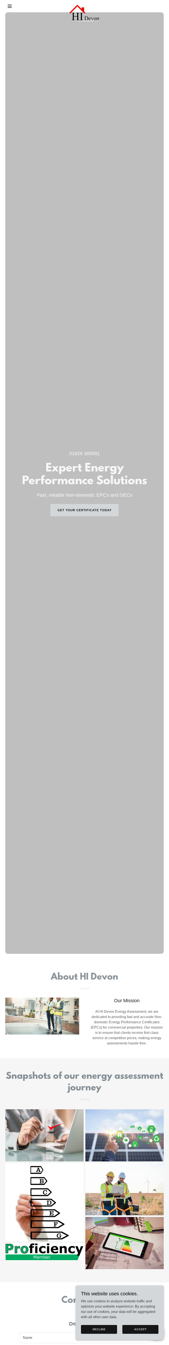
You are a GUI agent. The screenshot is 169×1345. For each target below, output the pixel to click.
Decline (99, 1329)
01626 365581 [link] (84, 453)
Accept (140, 1329)
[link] (84, 6)
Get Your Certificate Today (84, 510)
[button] (17, 6)
